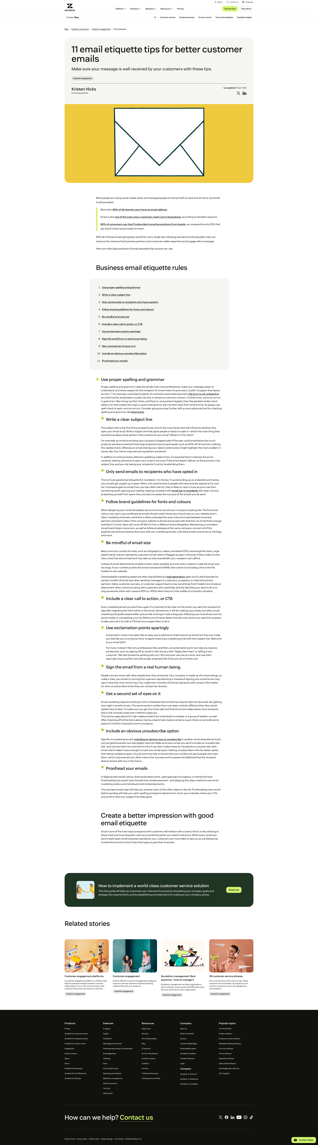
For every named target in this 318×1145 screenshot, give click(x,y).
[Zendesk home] (71, 7)
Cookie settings (107, 1139)
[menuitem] (247, 2)
